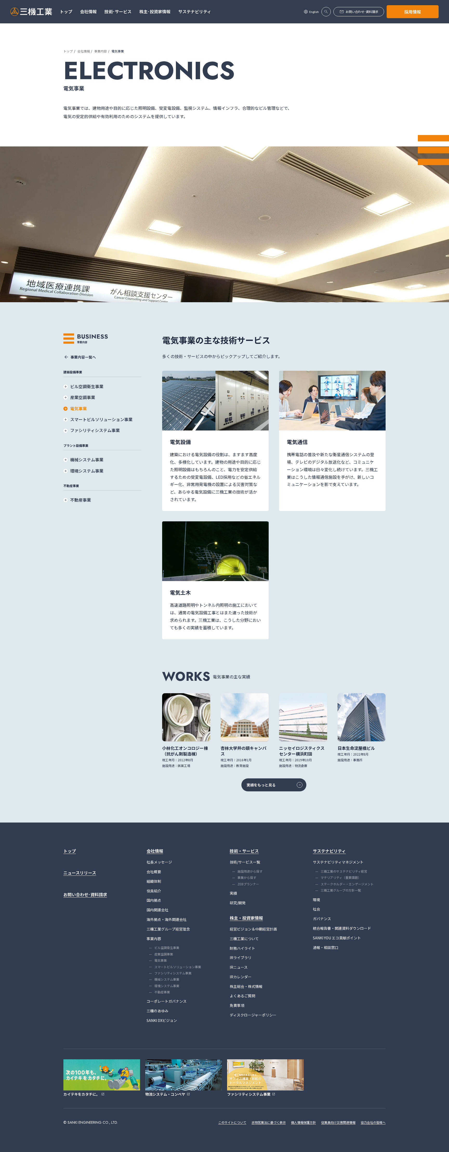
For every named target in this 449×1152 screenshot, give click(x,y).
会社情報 (83, 51)
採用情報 (412, 12)
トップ (68, 51)
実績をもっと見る (261, 784)
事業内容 (100, 51)
